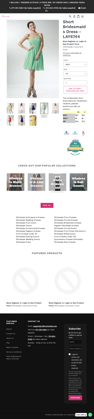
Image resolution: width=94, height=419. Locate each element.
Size (65, 69)
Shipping (66, 53)
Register (72, 41)
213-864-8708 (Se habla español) (60, 8)
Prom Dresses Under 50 (26, 234)
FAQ (7, 343)
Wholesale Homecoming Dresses (30, 228)
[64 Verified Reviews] (75, 156)
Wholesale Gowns (24, 225)
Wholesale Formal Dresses (66, 220)
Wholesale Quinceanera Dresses (30, 217)
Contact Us (10, 334)
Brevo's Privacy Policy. (75, 393)
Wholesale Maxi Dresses (65, 242)
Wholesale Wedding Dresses (28, 220)
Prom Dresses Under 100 (65, 236)
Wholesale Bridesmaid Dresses (67, 223)
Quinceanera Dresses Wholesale (68, 239)
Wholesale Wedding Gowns (28, 239)
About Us (10, 338)
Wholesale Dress (23, 242)
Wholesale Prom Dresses (65, 217)
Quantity (67, 78)
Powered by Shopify (74, 415)
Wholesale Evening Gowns (27, 236)
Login (81, 41)
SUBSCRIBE (75, 398)
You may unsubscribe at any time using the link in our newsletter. (75, 373)
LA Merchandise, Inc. (59, 415)
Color (65, 60)
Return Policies (12, 347)
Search (9, 329)
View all (47, 205)
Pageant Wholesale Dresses (66, 225)
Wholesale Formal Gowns (65, 228)
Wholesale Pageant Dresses (28, 231)
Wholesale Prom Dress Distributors (70, 231)
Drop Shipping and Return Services (13, 357)
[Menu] (82, 16)
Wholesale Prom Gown (26, 223)
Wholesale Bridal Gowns (65, 234)
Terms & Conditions (14, 352)
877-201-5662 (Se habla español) (26, 8)
